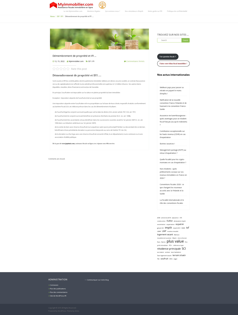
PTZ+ (170, 245)
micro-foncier (182, 238)
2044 (158, 218)
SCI (184, 248)
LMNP (159, 231)
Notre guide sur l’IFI (155, 11)
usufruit (164, 258)
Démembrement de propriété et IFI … (74, 55)
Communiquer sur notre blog (98, 280)
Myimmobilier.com (76, 61)
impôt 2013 (176, 228)
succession (160, 252)
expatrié (180, 224)
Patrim (163, 242)
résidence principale (169, 248)
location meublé (172, 231)
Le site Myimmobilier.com (73, 11)
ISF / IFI (60, 16)
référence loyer (178, 245)
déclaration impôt (180, 221)
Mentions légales (93, 11)
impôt (168, 227)
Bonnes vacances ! (167, 143)
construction (161, 221)
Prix (186, 242)
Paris (158, 242)
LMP (164, 231)
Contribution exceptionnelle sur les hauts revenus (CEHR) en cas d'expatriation (173, 134)
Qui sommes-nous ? (112, 11)
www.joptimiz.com (68, 143)
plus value (175, 241)
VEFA (170, 259)
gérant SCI (160, 228)
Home (52, 16)
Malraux (176, 235)
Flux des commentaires (58, 292)
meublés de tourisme (164, 238)
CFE (181, 218)
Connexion (54, 285)
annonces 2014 (166, 218)
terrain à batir (179, 255)
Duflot (170, 220)
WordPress (62, 311)
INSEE (183, 228)
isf (187, 227)
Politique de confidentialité (177, 11)
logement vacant (165, 234)
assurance (175, 218)
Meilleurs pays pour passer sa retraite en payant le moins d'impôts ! (172, 90)
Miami (174, 238)
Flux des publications (58, 289)
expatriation (170, 224)
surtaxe (167, 252)
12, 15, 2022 (59, 61)
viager (175, 259)
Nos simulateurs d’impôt (134, 11)
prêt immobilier (162, 245)
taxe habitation (176, 252)
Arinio (77, 311)
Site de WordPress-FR (58, 296)
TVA (158, 259)
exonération (161, 224)
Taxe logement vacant (164, 255)
